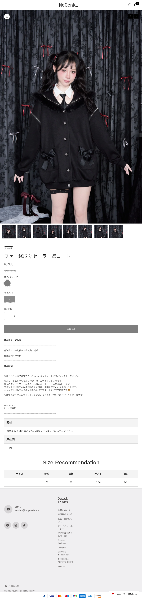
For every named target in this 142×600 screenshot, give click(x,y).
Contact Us (62, 547)
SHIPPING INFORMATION (63, 553)
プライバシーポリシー (65, 527)
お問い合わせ (64, 510)
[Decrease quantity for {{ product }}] (7, 316)
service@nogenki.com (27, 510)
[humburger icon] (7, 5)
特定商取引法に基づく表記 (65, 534)
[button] (130, 16)
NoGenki (15, 590)
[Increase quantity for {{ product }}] (22, 316)
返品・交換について (65, 520)
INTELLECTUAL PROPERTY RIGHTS (65, 560)
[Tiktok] (24, 525)
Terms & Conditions (62, 542)
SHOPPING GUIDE (65, 514)
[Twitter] (7, 525)
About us (61, 566)
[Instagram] (15, 525)
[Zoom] (7, 16)
